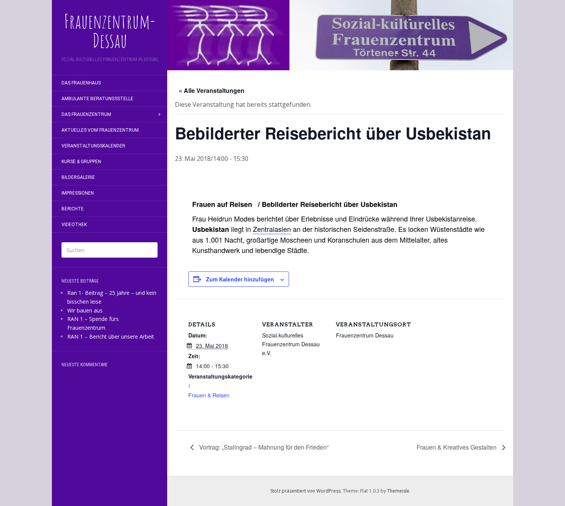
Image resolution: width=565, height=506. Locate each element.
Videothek (74, 224)
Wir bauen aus (85, 310)
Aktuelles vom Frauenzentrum (100, 130)
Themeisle (398, 491)
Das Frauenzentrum (86, 114)
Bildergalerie (78, 177)
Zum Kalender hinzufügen (240, 279)
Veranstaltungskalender (93, 146)
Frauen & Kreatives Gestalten (457, 447)
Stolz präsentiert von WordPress (305, 491)
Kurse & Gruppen (81, 161)
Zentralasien (272, 229)
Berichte (72, 209)
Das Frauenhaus (81, 83)
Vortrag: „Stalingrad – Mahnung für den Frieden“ (263, 447)
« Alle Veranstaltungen (211, 90)
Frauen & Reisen (208, 395)
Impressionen (77, 193)
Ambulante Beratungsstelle (97, 98)
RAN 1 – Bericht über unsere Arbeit (110, 336)
